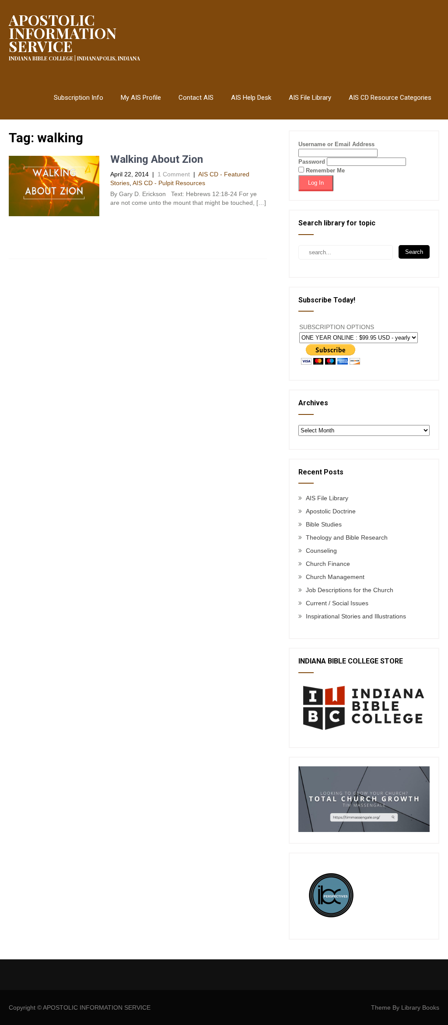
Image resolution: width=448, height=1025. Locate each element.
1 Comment (174, 174)
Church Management (335, 576)
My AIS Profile (141, 98)
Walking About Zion (156, 159)
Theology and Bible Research (347, 537)
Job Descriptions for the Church (349, 589)
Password (311, 161)
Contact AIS (196, 98)
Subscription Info (78, 98)
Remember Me (324, 170)
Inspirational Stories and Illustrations (356, 616)
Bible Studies (324, 524)
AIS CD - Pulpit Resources (169, 182)
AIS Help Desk (251, 98)
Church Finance (328, 563)
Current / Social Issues (337, 603)
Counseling (321, 550)
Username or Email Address (336, 144)
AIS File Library (310, 98)
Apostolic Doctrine (331, 511)
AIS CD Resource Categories (390, 98)
